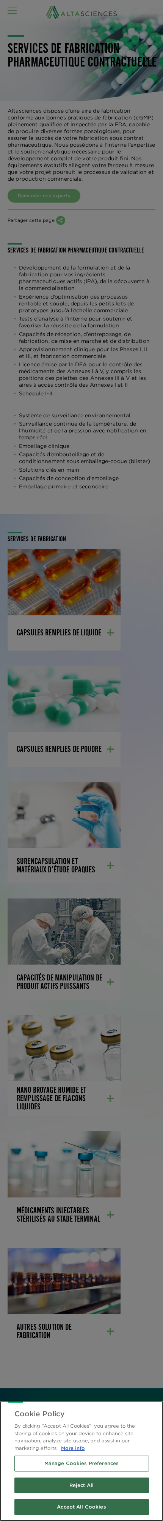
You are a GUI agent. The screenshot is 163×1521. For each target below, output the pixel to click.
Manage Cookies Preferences (81, 1463)
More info (73, 1448)
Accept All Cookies (81, 1507)
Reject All (81, 1485)
